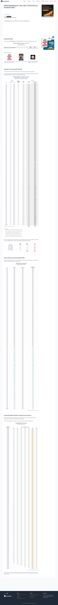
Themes (42, 1)
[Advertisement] (21, 11)
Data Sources (32, 597)
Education (51, 1)
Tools (33, 1)
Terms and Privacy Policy (21, 598)
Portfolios (29, 1)
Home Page (18, 595)
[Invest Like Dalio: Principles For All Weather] (21, 57)
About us (18, 597)
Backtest (24, 1)
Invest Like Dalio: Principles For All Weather (21, 61)
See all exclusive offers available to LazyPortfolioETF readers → (48, 17)
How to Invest (32, 596)
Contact (55, 1)
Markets (47, 1)
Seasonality (38, 1)
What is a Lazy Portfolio (33, 595)
